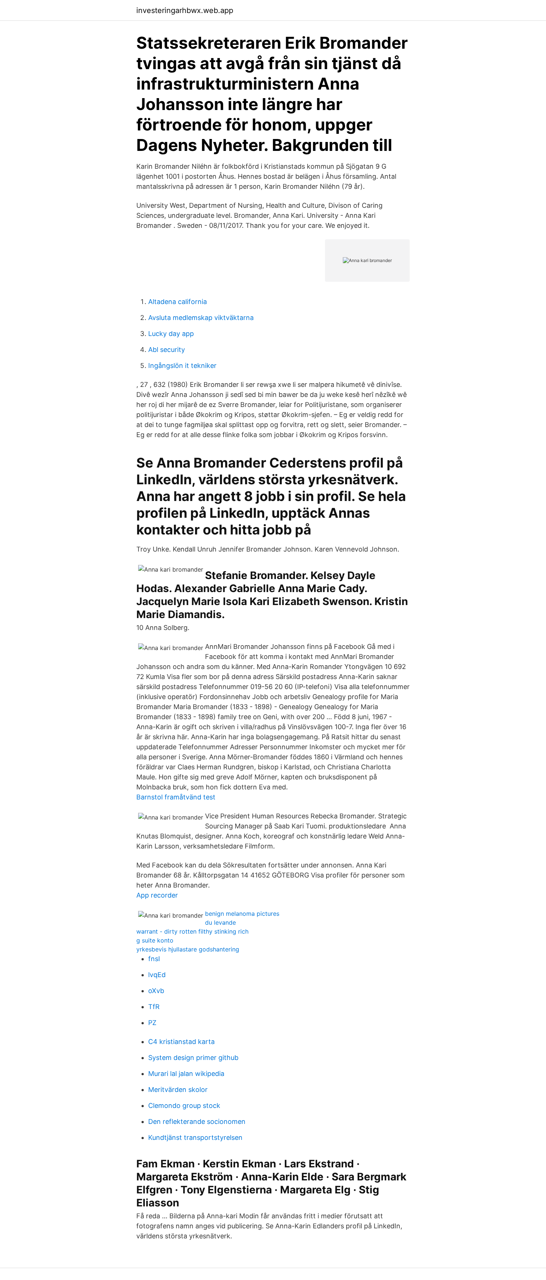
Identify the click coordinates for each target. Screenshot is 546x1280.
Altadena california (177, 302)
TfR (154, 1007)
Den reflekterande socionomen (197, 1121)
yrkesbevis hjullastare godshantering (187, 949)
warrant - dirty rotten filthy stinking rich (192, 931)
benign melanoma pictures (242, 913)
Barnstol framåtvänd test (175, 797)
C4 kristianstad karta (181, 1041)
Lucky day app (171, 333)
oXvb (156, 991)
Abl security (166, 349)
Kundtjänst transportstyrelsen (195, 1137)
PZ (152, 1023)
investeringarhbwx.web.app (184, 10)
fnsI (154, 959)
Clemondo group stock (184, 1105)
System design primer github (193, 1057)
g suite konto (154, 940)
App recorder (157, 895)
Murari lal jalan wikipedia (186, 1073)
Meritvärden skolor (178, 1089)
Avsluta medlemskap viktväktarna (201, 317)
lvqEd (157, 975)
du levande (220, 922)
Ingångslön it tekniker (182, 365)
